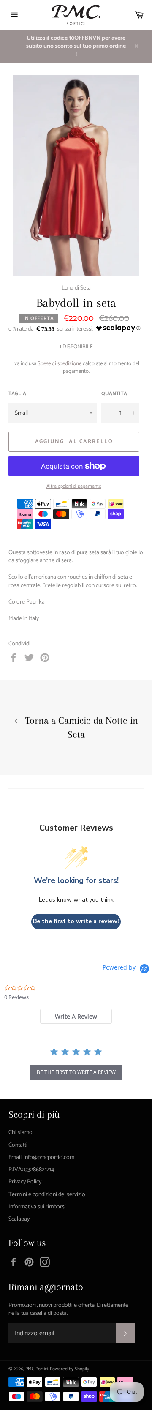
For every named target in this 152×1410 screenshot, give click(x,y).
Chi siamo (20, 1132)
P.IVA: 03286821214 (31, 1170)
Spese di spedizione (59, 363)
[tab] (75, 1016)
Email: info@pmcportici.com (41, 1157)
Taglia (17, 394)
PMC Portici (36, 1369)
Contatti (17, 1145)
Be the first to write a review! (76, 921)
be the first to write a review (76, 1072)
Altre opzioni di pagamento (73, 486)
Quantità (114, 394)
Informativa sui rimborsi (37, 1207)
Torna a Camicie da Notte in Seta (80, 727)
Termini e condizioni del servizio (46, 1195)
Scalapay (19, 1219)
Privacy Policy (24, 1182)
